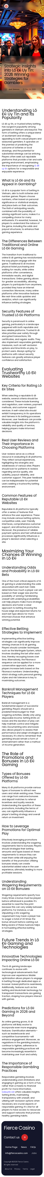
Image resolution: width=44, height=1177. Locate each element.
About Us (8, 1169)
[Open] (37, 6)
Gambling (10, 60)
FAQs (33, 1147)
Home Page (11, 1147)
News (24, 1147)
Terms (25, 1169)
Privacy (17, 1169)
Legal (32, 1169)
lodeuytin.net (8, 1092)
